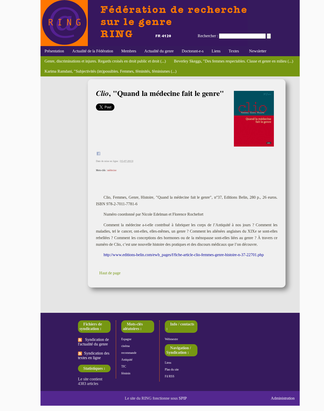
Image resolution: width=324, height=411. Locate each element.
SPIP (183, 398)
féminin (125, 373)
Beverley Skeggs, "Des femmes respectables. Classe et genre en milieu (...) (233, 61)
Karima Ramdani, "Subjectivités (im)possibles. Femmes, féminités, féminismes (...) (110, 71)
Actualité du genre (159, 51)
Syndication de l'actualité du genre (93, 341)
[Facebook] (98, 154)
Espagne (126, 339)
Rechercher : (208, 36)
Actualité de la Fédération (92, 51)
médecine (111, 170)
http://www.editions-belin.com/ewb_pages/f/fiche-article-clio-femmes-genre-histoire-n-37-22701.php (184, 255)
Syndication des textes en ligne (93, 355)
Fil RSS (169, 376)
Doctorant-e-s (193, 51)
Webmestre (171, 339)
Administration (283, 398)
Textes (234, 51)
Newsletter (256, 51)
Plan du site (172, 369)
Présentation (54, 51)
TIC (123, 366)
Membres (128, 51)
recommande (128, 353)
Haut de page (109, 273)
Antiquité (126, 359)
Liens (216, 51)
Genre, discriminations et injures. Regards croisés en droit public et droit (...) (105, 61)
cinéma (125, 346)
